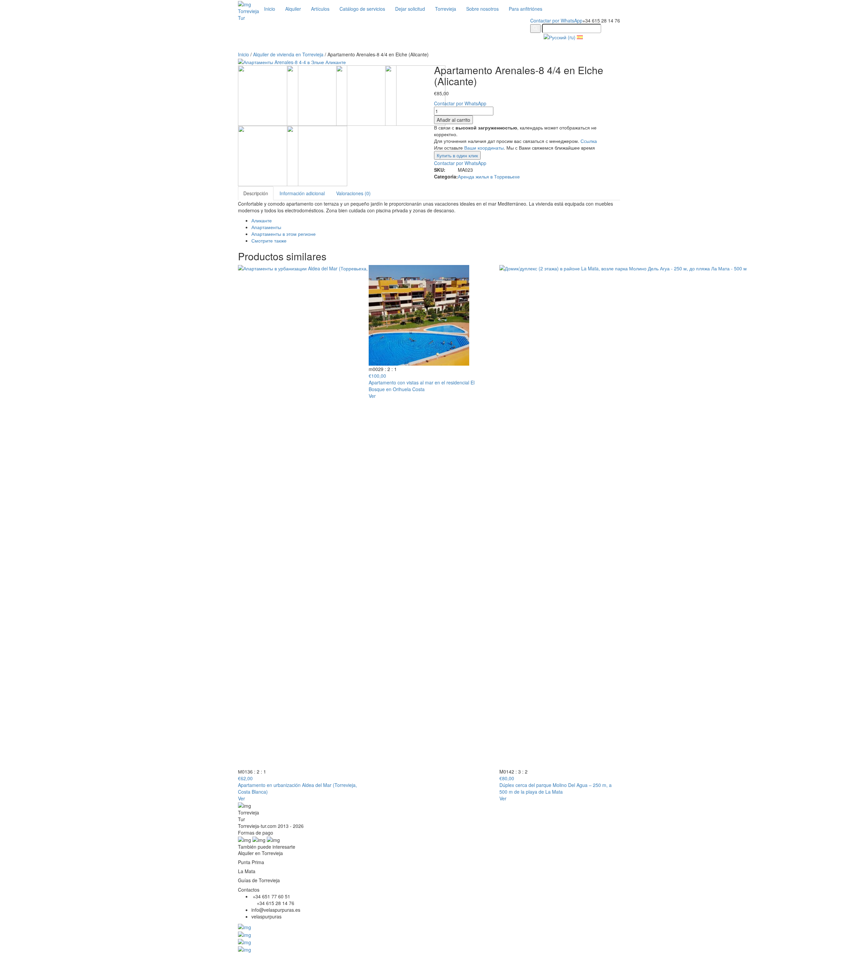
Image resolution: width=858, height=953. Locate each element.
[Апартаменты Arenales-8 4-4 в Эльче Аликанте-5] (268, 94)
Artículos (320, 8)
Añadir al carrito (453, 119)
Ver (241, 798)
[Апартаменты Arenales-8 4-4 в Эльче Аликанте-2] (415, 94)
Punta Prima (251, 862)
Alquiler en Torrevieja (260, 853)
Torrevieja (445, 8)
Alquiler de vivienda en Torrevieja (288, 54)
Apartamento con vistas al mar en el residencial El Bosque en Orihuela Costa (422, 385)
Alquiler (293, 8)
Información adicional (302, 193)
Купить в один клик (457, 155)
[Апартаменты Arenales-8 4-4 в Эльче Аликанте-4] (317, 94)
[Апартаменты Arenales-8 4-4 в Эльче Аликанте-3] (366, 94)
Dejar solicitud (410, 8)
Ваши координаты (484, 147)
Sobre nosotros (482, 8)
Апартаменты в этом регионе (283, 233)
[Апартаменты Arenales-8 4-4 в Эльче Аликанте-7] (268, 155)
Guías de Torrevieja (259, 880)
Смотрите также (269, 240)
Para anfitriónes (525, 8)
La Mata (246, 871)
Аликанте (261, 220)
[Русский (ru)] (559, 36)
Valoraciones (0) (353, 193)
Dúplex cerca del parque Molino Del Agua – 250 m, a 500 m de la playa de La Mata (555, 788)
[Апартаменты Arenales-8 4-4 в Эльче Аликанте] (317, 155)
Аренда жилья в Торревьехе (489, 176)
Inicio (269, 8)
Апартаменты (266, 227)
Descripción (255, 193)
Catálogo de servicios (362, 8)
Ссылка (588, 141)
